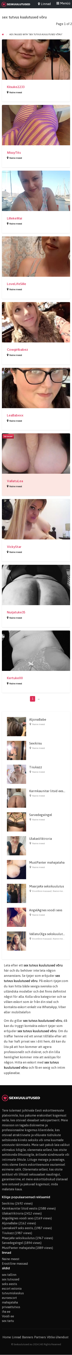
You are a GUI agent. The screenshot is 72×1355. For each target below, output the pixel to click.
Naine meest (15, 92)
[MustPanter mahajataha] (16, 869)
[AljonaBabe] (16, 726)
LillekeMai (14, 218)
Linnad (16, 1337)
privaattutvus (11, 1306)
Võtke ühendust (58, 1337)
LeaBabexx (15, 415)
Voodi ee (8, 1316)
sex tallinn (9, 1274)
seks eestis (9, 1283)
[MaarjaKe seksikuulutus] (16, 893)
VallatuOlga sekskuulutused (49, 934)
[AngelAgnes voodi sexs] (16, 917)
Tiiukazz (35, 767)
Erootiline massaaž (42, 891)
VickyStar (14, 547)
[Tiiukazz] (16, 774)
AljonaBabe (37, 719)
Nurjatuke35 (16, 612)
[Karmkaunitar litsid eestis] (16, 798)
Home (6, 1337)
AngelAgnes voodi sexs (45, 910)
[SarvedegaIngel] (16, 822)
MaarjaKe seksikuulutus (46, 886)
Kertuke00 (15, 678)
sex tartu (8, 1320)
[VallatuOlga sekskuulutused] (16, 941)
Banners (27, 1337)
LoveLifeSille (16, 284)
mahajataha (10, 1302)
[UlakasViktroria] (16, 845)
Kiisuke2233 (16, 87)
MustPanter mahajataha (47, 862)
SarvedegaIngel (40, 815)
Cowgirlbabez (17, 349)
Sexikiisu (35, 743)
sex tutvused (10, 1279)
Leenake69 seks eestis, (18, 1228)
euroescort (9, 1297)
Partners (40, 1337)
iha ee (6, 1311)
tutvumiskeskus (13, 1293)
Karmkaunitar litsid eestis (48, 791)
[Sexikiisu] (16, 750)
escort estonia (12, 1288)
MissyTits (14, 152)
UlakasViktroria (40, 839)
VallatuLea (15, 481)
